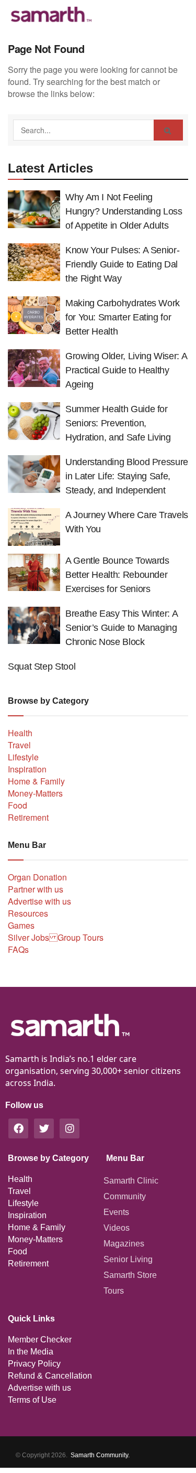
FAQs (18, 949)
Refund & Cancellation (50, 1375)
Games (21, 925)
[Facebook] (18, 1128)
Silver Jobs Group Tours (55, 937)
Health (20, 733)
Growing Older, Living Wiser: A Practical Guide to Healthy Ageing (126, 370)
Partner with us (35, 889)
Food (17, 805)
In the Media (30, 1351)
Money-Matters (35, 793)
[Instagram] (69, 1128)
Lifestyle (23, 757)
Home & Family (36, 781)
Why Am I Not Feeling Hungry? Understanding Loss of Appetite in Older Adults (123, 211)
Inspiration (27, 769)
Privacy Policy (34, 1363)
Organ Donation (37, 877)
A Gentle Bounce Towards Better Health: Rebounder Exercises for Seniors (117, 574)
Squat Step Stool (41, 666)
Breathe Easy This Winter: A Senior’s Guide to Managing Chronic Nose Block (121, 627)
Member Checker (40, 1339)
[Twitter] (44, 1128)
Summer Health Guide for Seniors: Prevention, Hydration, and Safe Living (118, 423)
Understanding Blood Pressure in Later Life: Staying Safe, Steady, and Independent (126, 476)
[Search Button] (168, 130)
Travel (19, 745)
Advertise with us (39, 901)
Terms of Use (32, 1399)
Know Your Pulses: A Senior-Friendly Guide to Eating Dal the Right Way (122, 264)
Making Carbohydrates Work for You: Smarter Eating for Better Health (122, 317)
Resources (28, 913)
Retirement (28, 817)
